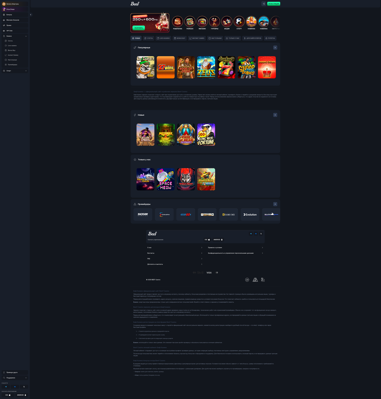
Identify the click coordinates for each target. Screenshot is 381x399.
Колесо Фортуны (13, 4)
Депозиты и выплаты (155, 264)
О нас (149, 247)
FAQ (148, 258)
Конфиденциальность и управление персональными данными (231, 253)
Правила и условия (215, 247)
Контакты (150, 253)
